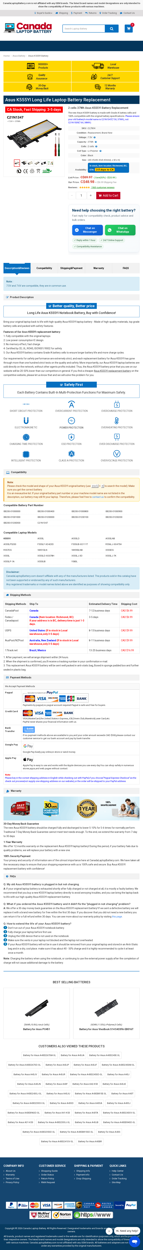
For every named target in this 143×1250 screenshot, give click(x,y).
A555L (40, 538)
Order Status (47, 1174)
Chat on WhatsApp (122, 230)
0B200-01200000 (45, 517)
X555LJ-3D (77, 555)
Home (6, 55)
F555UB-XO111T (80, 544)
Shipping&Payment (71, 268)
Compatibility (44, 268)
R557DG (7, 550)
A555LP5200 (9, 544)
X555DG (110, 550)
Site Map (116, 1182)
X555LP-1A (8, 561)
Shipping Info (83, 1171)
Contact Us (129, 13)
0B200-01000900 (114, 511)
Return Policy (47, 1178)
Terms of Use (12, 1178)
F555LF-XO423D (45, 544)
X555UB (41, 561)
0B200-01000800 (80, 511)
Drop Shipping (83, 1178)
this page (117, 916)
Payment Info (82, 1174)
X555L (6, 555)
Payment (78, 13)
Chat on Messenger (90, 230)
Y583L (75, 561)
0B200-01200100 (80, 517)
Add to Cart (110, 195)
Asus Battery (19, 55)
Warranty (98, 268)
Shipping (63, 13)
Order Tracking (109, 13)
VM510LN (42, 550)
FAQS (126, 268)
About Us (10, 1171)
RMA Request (48, 1182)
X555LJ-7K (111, 555)
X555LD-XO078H (45, 555)
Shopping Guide (49, 1171)
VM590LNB (77, 550)
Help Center (117, 1171)
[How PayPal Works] (125, 1205)
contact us (98, 497)
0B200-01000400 (45, 511)
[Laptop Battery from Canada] (27, 32)
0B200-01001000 (11, 517)
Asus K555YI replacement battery (112, 370)
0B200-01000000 (11, 511)
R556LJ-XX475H (114, 544)
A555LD (76, 538)
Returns (92, 13)
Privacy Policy (12, 1182)
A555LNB (110, 538)
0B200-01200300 (11, 522)
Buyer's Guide (44, 13)
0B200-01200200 (114, 517)
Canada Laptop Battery (34, 1228)
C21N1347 (42, 522)
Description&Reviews (17, 268)
